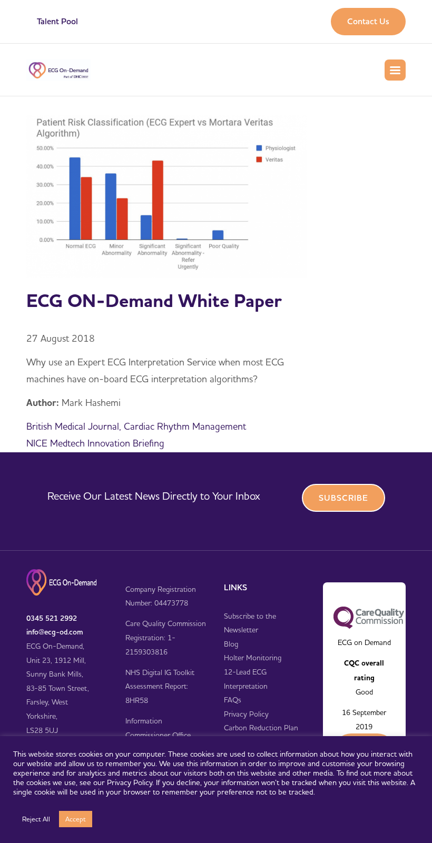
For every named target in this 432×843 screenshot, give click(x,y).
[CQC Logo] (368, 617)
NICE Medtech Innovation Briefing (95, 443)
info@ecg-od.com (54, 632)
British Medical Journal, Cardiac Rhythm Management (136, 426)
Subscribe (343, 497)
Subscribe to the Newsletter (250, 623)
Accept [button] (75, 819)
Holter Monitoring (252, 657)
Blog (231, 644)
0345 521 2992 (51, 618)
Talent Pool (57, 21)
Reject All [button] (36, 819)
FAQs (232, 700)
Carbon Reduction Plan (261, 727)
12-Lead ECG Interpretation (246, 679)
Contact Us (368, 21)
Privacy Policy (246, 714)
